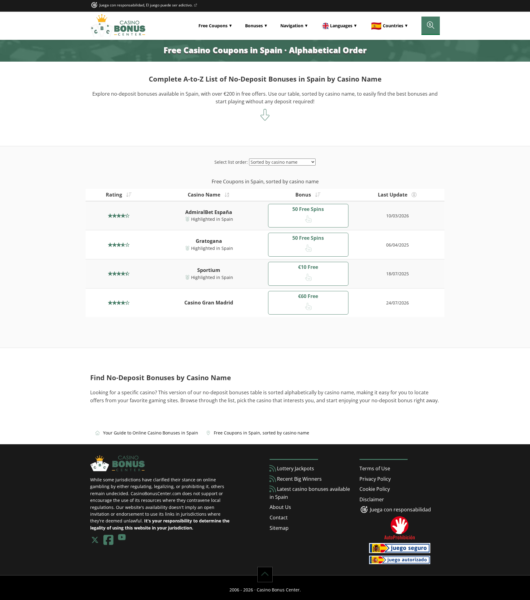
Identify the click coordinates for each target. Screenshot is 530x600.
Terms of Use (374, 468)
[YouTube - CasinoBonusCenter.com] (121, 540)
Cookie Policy (374, 489)
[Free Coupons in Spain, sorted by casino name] (225, 194)
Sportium (208, 270)
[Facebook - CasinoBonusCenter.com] (108, 540)
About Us (280, 507)
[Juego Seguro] (195, 5)
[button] (215, 26)
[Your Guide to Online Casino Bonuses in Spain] (118, 26)
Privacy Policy (375, 479)
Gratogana (209, 241)
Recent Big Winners (299, 479)
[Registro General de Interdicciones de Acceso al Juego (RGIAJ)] (399, 528)
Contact (279, 517)
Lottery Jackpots (295, 468)
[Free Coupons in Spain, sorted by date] (412, 194)
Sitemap (279, 528)
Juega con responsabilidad (400, 509)
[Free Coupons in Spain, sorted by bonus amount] (316, 194)
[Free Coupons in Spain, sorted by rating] (127, 194)
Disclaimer (371, 499)
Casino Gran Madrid (208, 302)
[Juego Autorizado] (399, 559)
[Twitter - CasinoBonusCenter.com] (94, 540)
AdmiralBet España (208, 212)
